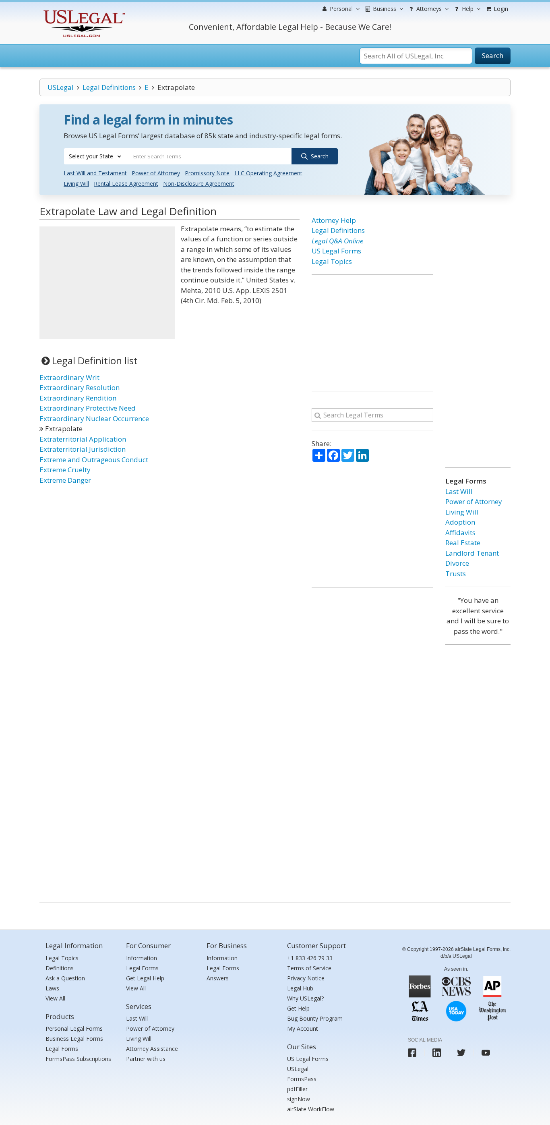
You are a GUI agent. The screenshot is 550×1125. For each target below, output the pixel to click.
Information (141, 958)
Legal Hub (300, 988)
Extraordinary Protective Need (87, 408)
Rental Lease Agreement (126, 183)
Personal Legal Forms (74, 1028)
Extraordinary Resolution (79, 387)
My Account (302, 1028)
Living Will (76, 183)
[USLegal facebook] (412, 1052)
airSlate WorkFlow (310, 1109)
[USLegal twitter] (461, 1052)
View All (55, 998)
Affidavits (460, 532)
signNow (298, 1099)
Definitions (59, 968)
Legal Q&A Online (337, 240)
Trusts (455, 573)
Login (500, 8)
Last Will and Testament (95, 173)
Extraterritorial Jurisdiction (82, 449)
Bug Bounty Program (315, 1018)
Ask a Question (65, 978)
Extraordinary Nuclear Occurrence (94, 418)
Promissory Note (207, 173)
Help (466, 8)
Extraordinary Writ (69, 377)
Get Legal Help (145, 978)
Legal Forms (61, 1048)
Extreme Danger (65, 480)
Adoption (460, 522)
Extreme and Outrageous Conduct (93, 459)
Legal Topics (332, 261)
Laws (52, 988)
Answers (218, 978)
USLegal (61, 87)
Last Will (459, 491)
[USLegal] (83, 11)
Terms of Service (309, 968)
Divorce (457, 563)
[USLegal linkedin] (436, 1052)
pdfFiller (297, 1089)
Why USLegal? (305, 998)
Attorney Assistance (152, 1048)
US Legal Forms (336, 250)
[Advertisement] (107, 282)
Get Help (298, 1008)
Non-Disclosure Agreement (198, 183)
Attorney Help (334, 220)
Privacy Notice (306, 978)
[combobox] (95, 156)
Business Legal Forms (74, 1038)
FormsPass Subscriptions (78, 1059)
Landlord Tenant (472, 553)
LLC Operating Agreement (268, 173)
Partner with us (145, 1059)
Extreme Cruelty (65, 469)
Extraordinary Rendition (77, 398)
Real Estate (462, 542)
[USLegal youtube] (486, 1052)
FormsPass (301, 1079)
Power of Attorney (156, 173)
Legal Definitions (109, 87)
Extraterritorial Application (82, 439)
